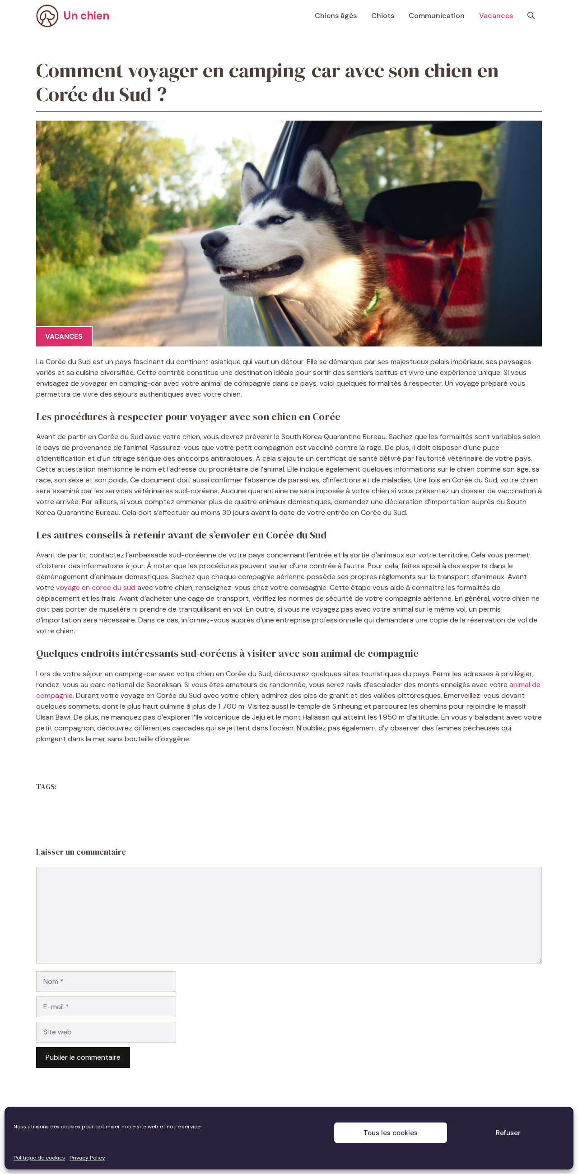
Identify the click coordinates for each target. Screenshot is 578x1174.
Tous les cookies (391, 1132)
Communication (437, 15)
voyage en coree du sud (95, 587)
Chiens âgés (336, 15)
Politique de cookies (39, 1157)
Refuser (508, 1132)
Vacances (496, 15)
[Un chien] (47, 16)
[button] (531, 16)
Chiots (382, 15)
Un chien (86, 16)
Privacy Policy (87, 1157)
